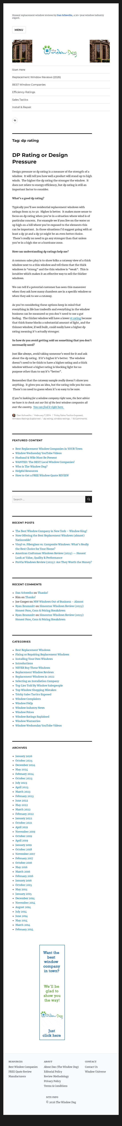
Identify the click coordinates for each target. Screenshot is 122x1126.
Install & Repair (21, 107)
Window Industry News (30, 707)
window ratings (62, 418)
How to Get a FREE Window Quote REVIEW (42, 475)
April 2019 (21, 840)
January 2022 (23, 818)
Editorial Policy (53, 1071)
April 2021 (21, 827)
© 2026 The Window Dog (61, 1102)
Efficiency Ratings (23, 92)
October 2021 (23, 822)
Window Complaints (28, 698)
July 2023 (21, 782)
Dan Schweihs (64, 15)
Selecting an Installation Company (37, 681)
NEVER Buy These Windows (32, 667)
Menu (19, 29)
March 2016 (22, 871)
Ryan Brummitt (25, 606)
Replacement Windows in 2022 (34, 676)
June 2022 (21, 800)
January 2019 (23, 845)
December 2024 (25, 765)
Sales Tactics (20, 99)
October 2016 (23, 862)
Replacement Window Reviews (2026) (36, 77)
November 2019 (25, 831)
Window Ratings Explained (26, 418)
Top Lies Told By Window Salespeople (39, 685)
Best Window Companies (23, 1066)
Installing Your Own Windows (34, 658)
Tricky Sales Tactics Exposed (68, 415)
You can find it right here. (48, 407)
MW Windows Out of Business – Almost (58, 601)
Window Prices (24, 712)
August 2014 (23, 907)
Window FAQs (24, 703)
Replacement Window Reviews (34, 672)
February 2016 (24, 876)
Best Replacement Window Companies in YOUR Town (48, 448)
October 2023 (23, 778)
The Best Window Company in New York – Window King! (51, 531)
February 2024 (24, 773)
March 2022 (22, 809)
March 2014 (22, 924)
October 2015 (23, 884)
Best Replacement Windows (32, 650)
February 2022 (24, 813)
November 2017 (25, 853)
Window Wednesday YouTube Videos (38, 453)
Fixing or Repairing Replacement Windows (42, 654)
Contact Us (91, 1066)
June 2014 (21, 916)
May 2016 (21, 867)
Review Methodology (56, 1076)
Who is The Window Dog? (31, 466)
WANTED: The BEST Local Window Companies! (45, 462)
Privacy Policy (52, 1081)
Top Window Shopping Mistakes (35, 690)
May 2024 (21, 769)
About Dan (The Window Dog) (61, 1066)
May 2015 (21, 889)
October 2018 (23, 849)
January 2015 (23, 893)
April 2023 (21, 787)
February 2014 (24, 929)
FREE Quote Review (20, 1071)
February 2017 (24, 858)
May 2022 (21, 805)
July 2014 (21, 911)
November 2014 (25, 902)
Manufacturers (17, 1076)
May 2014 (21, 920)
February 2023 (24, 796)
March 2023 (22, 791)
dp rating (48, 418)
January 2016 (23, 880)
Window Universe (95, 1071)
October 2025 (23, 760)
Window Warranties (27, 721)
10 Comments (80, 418)
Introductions (24, 663)
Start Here (18, 69)
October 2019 (23, 836)
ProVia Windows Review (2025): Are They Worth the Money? (53, 562)
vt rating (75, 318)
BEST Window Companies (29, 84)
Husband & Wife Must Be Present (36, 457)
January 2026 (23, 756)
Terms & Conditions (56, 1085)
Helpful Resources (26, 471)
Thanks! (43, 592)
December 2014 (25, 898)
